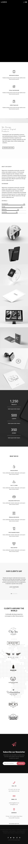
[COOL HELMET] (14, 232)
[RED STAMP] (14, 358)
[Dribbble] (20, 838)
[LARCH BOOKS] (14, 337)
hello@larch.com (14, 804)
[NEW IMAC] (14, 316)
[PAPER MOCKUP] (14, 379)
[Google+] (13, 838)
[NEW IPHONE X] (14, 253)
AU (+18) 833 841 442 (14, 791)
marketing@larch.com (14, 803)
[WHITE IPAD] (14, 295)
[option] (14, 585)
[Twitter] (11, 838)
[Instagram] (17, 838)
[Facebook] (8, 838)
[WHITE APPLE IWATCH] (14, 274)
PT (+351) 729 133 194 (14, 789)
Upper (14, 588)
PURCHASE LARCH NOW (8, 147)
